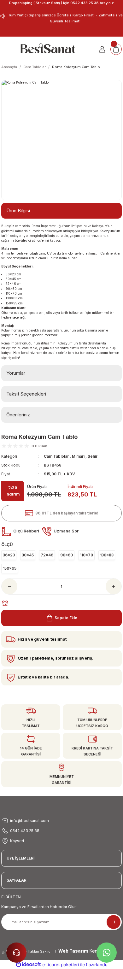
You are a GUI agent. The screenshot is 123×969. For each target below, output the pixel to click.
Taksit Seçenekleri (26, 394)
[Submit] (113, 922)
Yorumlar (15, 373)
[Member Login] (102, 49)
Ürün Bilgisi (18, 211)
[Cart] (116, 49)
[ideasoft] (28, 964)
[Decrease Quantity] (9, 586)
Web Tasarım (73, 951)
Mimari (78, 456)
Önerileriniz (18, 415)
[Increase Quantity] (113, 586)
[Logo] (48, 49)
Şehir (92, 456)
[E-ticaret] (60, 964)
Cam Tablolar (56, 456)
